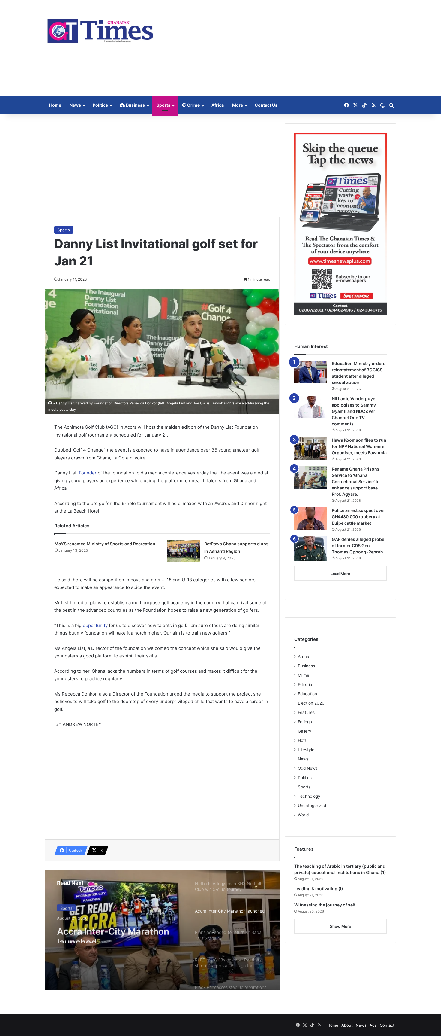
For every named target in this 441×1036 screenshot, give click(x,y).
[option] (162, 930)
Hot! (302, 740)
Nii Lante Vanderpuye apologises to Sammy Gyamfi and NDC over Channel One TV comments (354, 411)
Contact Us (266, 105)
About (347, 1025)
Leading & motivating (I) (318, 888)
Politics (100, 105)
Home (55, 105)
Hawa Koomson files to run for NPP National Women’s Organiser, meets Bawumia (359, 446)
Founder (88, 473)
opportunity (96, 625)
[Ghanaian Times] (100, 29)
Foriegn (305, 721)
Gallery (304, 731)
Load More (340, 573)
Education (307, 693)
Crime (193, 105)
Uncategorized (312, 805)
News (75, 105)
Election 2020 (311, 703)
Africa (218, 105)
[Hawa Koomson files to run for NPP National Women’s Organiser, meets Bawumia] (310, 448)
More (237, 105)
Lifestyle (306, 749)
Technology (309, 796)
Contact (387, 1025)
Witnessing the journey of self (325, 904)
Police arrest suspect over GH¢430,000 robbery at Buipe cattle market (358, 517)
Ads (373, 1025)
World (303, 814)
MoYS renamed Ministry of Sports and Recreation (105, 543)
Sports (163, 105)
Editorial (305, 684)
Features (306, 712)
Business (135, 105)
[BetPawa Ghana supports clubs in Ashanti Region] (183, 551)
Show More (340, 926)
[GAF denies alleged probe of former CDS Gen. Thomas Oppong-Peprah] (310, 548)
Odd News (308, 768)
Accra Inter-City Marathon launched (113, 932)
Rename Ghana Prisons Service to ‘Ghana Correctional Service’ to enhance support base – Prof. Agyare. (356, 481)
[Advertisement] (280, 48)
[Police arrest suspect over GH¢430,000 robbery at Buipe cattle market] (310, 518)
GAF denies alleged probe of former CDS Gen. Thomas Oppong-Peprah (358, 545)
